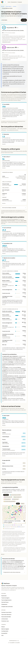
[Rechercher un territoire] (5, 2)
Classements (14, 2)
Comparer (19, 2)
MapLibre (10, 522)
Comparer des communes (7, 606)
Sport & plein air (18, 497)
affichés (6, 494)
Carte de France (4, 602)
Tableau (22, 503)
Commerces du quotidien (10, 501)
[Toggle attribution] (24, 521)
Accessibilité (4, 633)
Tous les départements (6, 600)
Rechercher (4, 595)
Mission (3, 626)
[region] (14, 514)
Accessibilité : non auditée (15, 642)
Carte (18, 503)
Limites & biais (4, 618)
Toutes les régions (5, 597)
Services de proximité (15, 494)
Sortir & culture (8, 497)
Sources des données (6, 616)
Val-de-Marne (8, 6)
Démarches (15, 499)
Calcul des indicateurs (6, 614)
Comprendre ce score (6, 41)
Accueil (2, 6)
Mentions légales (5, 629)
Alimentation (7, 499)
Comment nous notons (6, 612)
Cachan (14, 6)
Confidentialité (4, 631)
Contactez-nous (5, 621)
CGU (2, 635)
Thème (24, 20)
